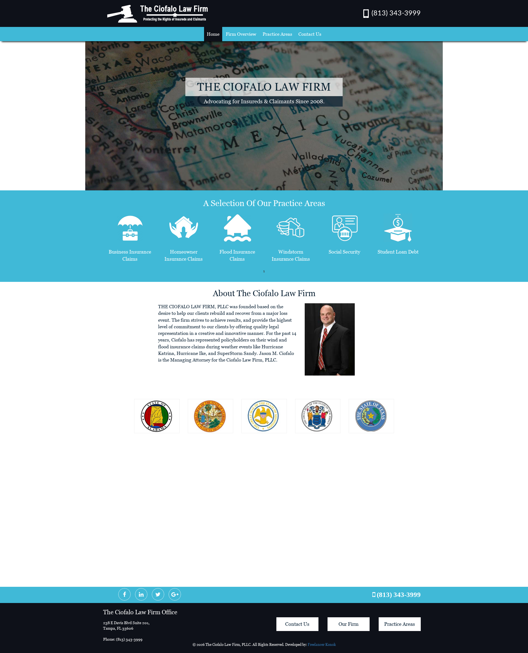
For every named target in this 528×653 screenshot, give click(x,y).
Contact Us (309, 34)
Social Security (344, 252)
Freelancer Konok (322, 644)
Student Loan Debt (398, 252)
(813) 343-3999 (396, 13)
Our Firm (349, 624)
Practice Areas (277, 34)
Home (213, 34)
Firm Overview (241, 34)
